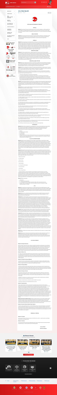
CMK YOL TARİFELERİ (9, 20)
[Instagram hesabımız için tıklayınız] (46, 2)
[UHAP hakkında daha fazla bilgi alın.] (11, 43)
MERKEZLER (9, 11)
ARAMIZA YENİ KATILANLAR (9, 33)
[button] (50, 346)
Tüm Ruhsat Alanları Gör (28, 354)
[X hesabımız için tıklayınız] (44, 2)
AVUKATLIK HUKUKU (10, 26)
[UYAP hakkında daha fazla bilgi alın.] (11, 75)
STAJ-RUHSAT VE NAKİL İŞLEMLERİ (10, 24)
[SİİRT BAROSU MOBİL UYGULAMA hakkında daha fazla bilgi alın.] (11, 68)
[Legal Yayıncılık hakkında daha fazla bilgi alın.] (11, 55)
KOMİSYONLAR (9, 13)
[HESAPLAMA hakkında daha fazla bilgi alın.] (11, 61)
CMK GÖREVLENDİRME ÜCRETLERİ (10, 17)
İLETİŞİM (18, 6)
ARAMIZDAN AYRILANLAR (9, 29)
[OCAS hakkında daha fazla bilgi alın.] (11, 48)
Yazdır (50, 12)
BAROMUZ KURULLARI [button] (10, 6)
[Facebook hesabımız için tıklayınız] (42, 2)
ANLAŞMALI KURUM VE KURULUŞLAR (11, 36)
